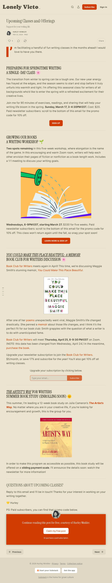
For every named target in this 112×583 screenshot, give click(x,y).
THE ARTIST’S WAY (18, 391)
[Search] (72, 7)
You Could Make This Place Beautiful (60, 270)
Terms (63, 563)
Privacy (55, 563)
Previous (16, 551)
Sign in (103, 7)
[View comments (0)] (18, 41)
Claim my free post (56, 530)
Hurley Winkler (19, 32)
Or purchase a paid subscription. (56, 538)
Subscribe (89, 7)
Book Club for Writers (19, 266)
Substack (42, 577)
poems (30, 320)
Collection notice (74, 563)
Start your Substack (48, 570)
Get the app (69, 570)
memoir (42, 324)
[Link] (2, 70)
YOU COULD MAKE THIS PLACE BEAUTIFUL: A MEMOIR (43, 254)
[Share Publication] (78, 7)
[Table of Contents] (3, 291)
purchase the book (17, 348)
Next (97, 551)
